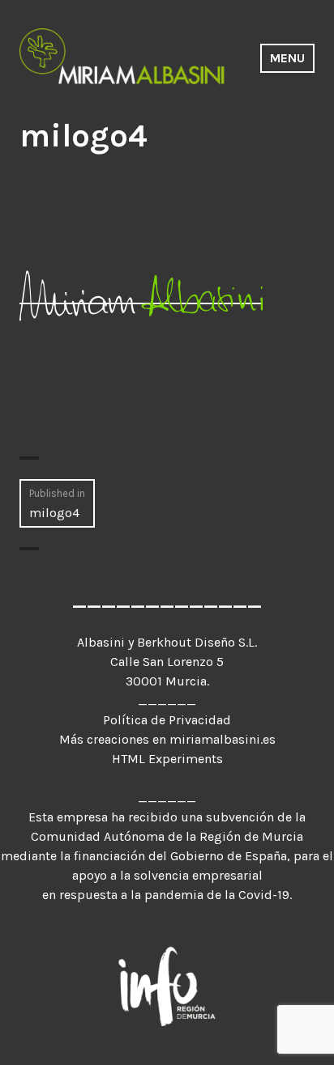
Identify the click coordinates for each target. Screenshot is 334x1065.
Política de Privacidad (167, 720)
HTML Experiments (167, 758)
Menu (287, 58)
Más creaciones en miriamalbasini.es (167, 739)
